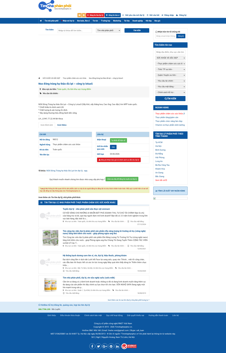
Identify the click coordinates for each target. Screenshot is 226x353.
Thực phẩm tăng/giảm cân (166, 117)
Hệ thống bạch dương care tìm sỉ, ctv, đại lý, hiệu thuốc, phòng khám (95, 255)
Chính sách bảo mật (93, 315)
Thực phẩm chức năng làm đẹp (168, 121)
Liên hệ (175, 315)
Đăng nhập (169, 15)
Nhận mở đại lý (68, 21)
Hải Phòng (159, 157)
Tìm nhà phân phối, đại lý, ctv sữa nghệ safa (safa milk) (89, 277)
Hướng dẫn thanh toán (158, 315)
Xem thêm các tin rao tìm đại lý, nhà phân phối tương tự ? (128, 300)
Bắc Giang (159, 176)
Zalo (113, 147)
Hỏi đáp (149, 21)
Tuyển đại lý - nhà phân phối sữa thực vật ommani (86, 209)
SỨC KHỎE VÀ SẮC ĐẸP (51, 78)
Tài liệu (127, 21)
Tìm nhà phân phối (51, 21)
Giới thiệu (51, 315)
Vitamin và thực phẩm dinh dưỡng (170, 125)
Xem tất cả (160, 180)
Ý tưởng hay (105, 21)
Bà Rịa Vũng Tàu (162, 165)
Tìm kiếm (49, 29)
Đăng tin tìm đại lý (96, 15)
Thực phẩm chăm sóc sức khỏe (74, 78)
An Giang (159, 172)
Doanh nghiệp (137, 21)
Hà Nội (158, 146)
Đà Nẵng (159, 154)
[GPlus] (105, 347)
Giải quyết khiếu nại (135, 315)
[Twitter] (98, 347)
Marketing (117, 21)
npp (85, 171)
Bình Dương (160, 150)
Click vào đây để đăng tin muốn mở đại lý (122, 179)
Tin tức (95, 21)
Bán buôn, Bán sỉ (83, 21)
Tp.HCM (158, 142)
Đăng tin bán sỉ (114, 15)
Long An (159, 161)
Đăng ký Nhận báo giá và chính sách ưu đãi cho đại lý (119, 160)
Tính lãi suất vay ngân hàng (171, 191)
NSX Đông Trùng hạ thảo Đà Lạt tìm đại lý (64, 171)
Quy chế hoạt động (114, 315)
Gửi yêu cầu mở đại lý (134, 15)
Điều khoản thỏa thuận (70, 315)
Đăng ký (183, 15)
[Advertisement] (93, 57)
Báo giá (157, 21)
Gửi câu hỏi (154, 15)
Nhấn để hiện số (119, 140)
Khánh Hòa (160, 169)
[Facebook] (92, 347)
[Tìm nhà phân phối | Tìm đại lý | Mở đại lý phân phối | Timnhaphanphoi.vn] (54, 6)
